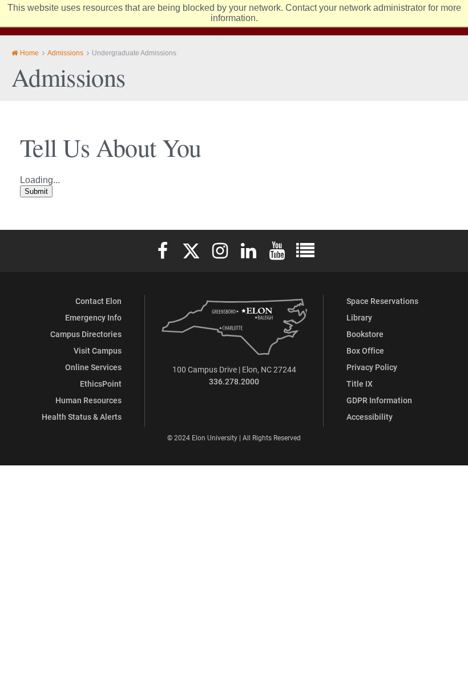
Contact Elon (98, 300)
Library (359, 317)
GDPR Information (379, 400)
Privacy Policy (371, 367)
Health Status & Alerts (82, 416)
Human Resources (88, 400)
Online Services (93, 367)
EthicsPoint (101, 383)
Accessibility (369, 416)
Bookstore (365, 334)
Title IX (359, 383)
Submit (36, 191)
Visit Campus (98, 350)
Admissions (65, 53)
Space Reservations (382, 300)
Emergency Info (93, 317)
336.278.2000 (234, 381)
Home (29, 53)
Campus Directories (86, 334)
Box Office (365, 350)
